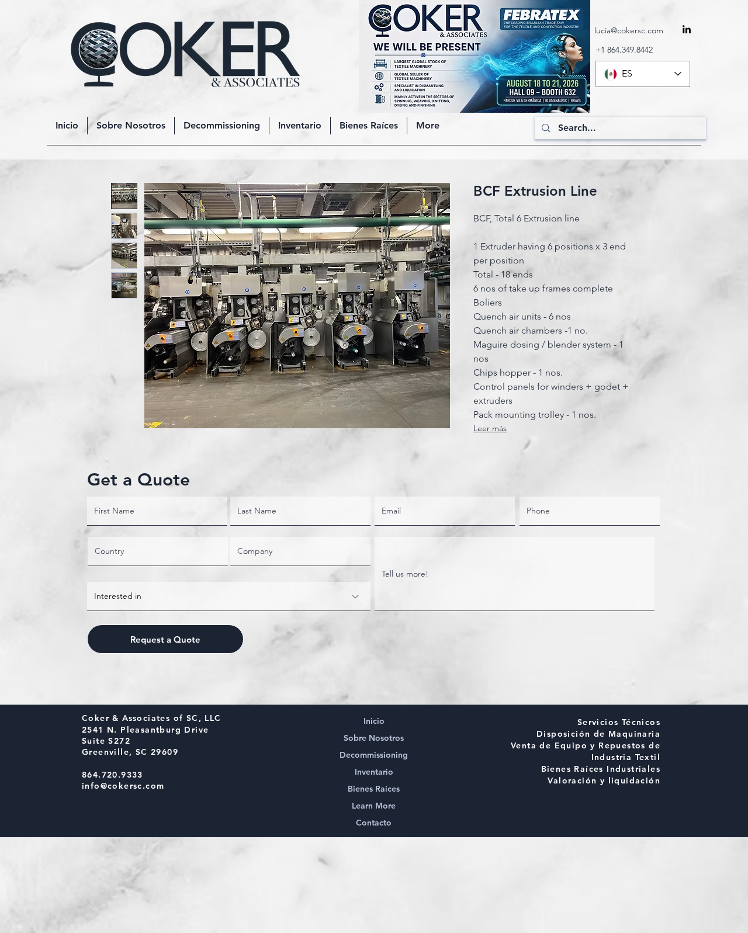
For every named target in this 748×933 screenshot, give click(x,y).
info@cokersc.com (123, 786)
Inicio (374, 721)
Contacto (374, 822)
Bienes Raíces (374, 788)
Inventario (374, 771)
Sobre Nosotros (374, 738)
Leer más (490, 428)
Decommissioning (374, 755)
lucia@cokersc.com (628, 30)
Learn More (374, 805)
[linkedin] (686, 29)
